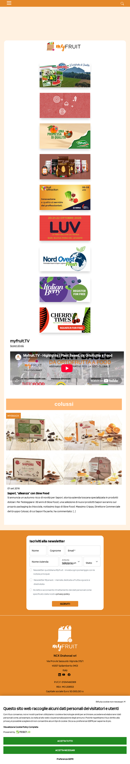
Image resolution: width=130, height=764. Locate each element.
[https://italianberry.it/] (65, 292)
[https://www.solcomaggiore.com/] (65, 108)
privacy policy (63, 594)
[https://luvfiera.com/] (65, 230)
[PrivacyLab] (22, 732)
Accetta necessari (65, 750)
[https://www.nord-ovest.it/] (65, 261)
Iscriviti (65, 603)
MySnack (13, 415)
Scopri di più (17, 345)
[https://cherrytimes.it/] (65, 322)
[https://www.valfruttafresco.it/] (65, 138)
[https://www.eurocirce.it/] (65, 77)
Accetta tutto (65, 741)
